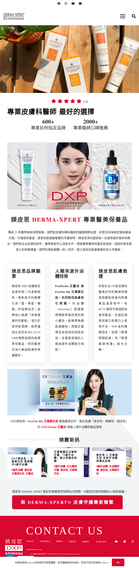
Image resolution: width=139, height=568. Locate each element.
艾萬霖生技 (18, 473)
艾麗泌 (29, 473)
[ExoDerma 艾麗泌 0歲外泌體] (69, 392)
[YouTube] (73, 3)
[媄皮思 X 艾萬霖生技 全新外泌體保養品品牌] (112, 450)
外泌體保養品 (45, 541)
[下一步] (128, 59)
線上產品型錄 (101, 541)
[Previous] (10, 59)
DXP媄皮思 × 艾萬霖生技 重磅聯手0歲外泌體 (22, 461)
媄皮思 (28, 470)
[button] (123, 16)
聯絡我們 (72, 541)
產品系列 (30, 541)
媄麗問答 (85, 541)
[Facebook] (59, 3)
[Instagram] (66, 3)
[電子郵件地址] (80, 3)
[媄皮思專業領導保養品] (14, 16)
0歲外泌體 (17, 470)
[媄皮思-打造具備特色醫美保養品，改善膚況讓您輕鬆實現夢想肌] (69, 176)
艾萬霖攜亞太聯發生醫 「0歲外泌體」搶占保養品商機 (65, 456)
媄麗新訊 (59, 541)
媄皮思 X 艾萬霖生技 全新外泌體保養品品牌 (107, 458)
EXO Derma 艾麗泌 (53, 427)
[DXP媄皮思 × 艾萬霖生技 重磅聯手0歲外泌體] (27, 450)
